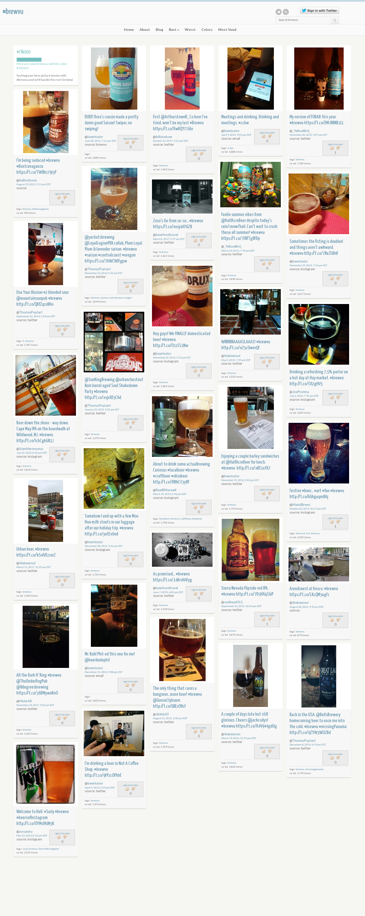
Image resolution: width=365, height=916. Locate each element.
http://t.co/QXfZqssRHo (34, 304)
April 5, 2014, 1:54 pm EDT (100, 787)
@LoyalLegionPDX (99, 243)
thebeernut (232, 356)
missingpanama (314, 769)
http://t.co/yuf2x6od (101, 534)
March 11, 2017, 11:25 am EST (33, 567)
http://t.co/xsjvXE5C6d (103, 397)
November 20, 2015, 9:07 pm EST (309, 134)
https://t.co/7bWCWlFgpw (106, 261)
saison (104, 297)
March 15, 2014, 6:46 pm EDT (169, 493)
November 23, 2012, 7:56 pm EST (309, 265)
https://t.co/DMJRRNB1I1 (323, 123)
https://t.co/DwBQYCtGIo (173, 129)
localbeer (164, 518)
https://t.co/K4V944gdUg (256, 726)
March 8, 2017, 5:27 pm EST (169, 238)
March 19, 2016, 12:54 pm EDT (238, 738)
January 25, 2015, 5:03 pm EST (102, 409)
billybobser (164, 137)
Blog (159, 30)
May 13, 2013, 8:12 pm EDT (31, 835)
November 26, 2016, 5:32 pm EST (104, 272)
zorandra (26, 831)
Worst (190, 30)
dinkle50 (162, 714)
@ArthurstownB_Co (177, 117)
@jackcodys (257, 720)
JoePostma (300, 392)
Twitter (279, 12)
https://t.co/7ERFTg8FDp (240, 238)
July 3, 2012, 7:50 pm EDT (304, 395)
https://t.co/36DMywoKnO (37, 693)
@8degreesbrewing (32, 687)
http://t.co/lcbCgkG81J (35, 440)
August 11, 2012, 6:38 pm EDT (170, 718)
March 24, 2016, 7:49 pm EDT (238, 250)
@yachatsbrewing (99, 237)
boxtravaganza (40, 208)
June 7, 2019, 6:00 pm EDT (168, 592)
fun (308, 533)
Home (129, 30)
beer (298, 533)
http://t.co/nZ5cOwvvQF (240, 348)
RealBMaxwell (166, 490)
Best (174, 30)
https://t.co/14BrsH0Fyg (172, 580)
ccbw (230, 147)
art (303, 533)
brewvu (163, 165)
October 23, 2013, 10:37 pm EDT (308, 508)
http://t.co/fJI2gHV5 (306, 384)
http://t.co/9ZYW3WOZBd (310, 732)
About (145, 30)
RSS (286, 12)
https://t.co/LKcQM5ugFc (309, 594)
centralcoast (116, 297)
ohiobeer (197, 518)
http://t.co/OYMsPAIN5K (35, 823)
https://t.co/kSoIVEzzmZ (36, 555)
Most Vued (227, 30)
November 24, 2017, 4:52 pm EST (35, 704)
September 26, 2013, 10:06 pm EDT (241, 606)
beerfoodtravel (167, 235)
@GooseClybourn (166, 700)
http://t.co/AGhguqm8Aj (309, 496)
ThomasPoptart (99, 269)
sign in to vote (130, 138)
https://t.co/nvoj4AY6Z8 (172, 226)
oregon (128, 297)
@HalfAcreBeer (233, 220)
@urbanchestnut (129, 379)
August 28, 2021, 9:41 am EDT (307, 606)
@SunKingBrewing (100, 379)
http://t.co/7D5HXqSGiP (254, 594)
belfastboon (28, 180)
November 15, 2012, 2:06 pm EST (240, 480)
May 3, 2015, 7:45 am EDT (236, 359)
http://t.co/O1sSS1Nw (170, 345)
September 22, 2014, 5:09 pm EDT (35, 316)
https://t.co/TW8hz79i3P (36, 172)
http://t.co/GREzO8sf (169, 706)
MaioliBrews (301, 505)
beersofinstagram (49, 848)
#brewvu (12, 11)
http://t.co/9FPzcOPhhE (103, 775)
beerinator (95, 137)
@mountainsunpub (31, 298)
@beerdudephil (97, 660)
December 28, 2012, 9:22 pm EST (104, 545)
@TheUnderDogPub (31, 681)
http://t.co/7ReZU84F (321, 253)
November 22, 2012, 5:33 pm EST (172, 357)
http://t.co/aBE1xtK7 (253, 468)
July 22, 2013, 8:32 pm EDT (31, 452)
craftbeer (185, 518)
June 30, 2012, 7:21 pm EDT (100, 140)
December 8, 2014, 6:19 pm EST (308, 744)
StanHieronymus (31, 449)
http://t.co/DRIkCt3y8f (171, 482)
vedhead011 (233, 602)
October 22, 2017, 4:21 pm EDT (170, 140)
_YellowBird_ (301, 131)
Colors (207, 30)
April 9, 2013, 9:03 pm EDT (236, 134)
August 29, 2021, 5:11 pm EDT (33, 184)
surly (25, 848)
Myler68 (25, 701)
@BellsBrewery (328, 714)
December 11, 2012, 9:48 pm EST (104, 671)
